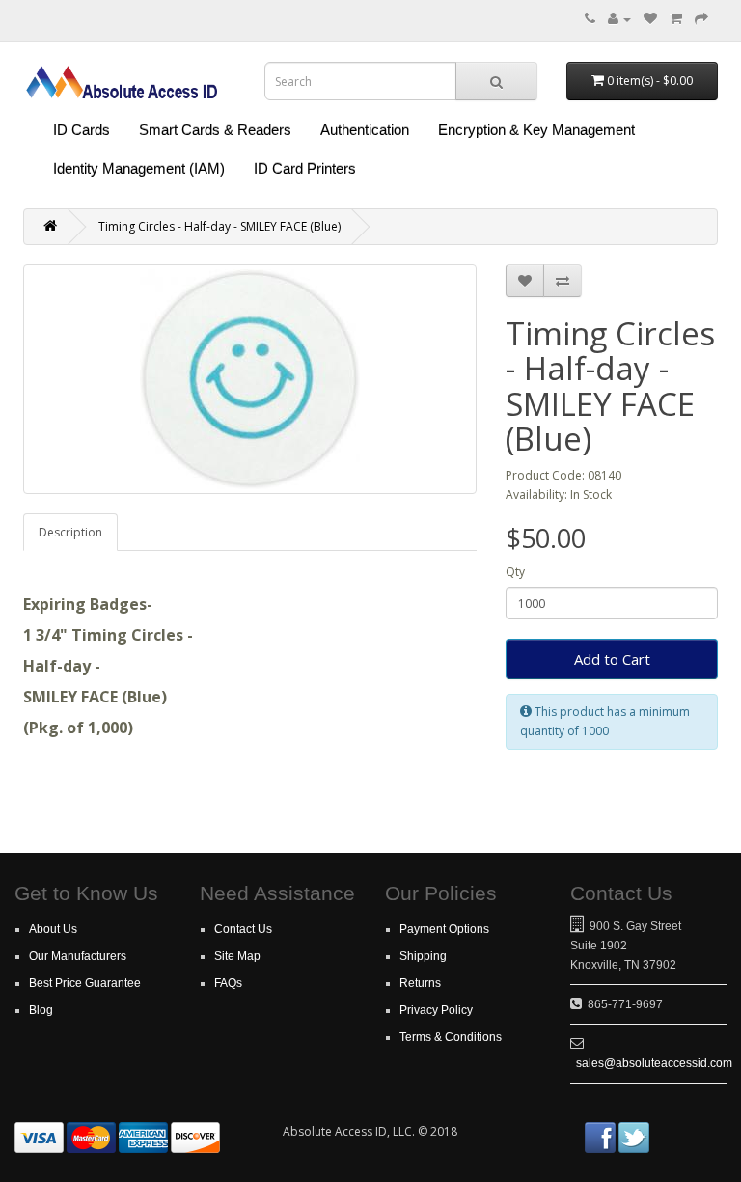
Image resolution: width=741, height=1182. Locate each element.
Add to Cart (612, 659)
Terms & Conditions (450, 1037)
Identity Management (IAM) (139, 168)
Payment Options (444, 929)
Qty (515, 572)
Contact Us (243, 929)
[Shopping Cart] (676, 19)
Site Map (237, 956)
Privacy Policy (436, 1010)
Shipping (423, 956)
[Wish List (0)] (650, 19)
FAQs (228, 983)
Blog (41, 1010)
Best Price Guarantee (85, 983)
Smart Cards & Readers (215, 130)
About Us (53, 929)
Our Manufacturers (77, 956)
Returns (420, 983)
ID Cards (81, 130)
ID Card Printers (305, 168)
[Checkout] (701, 19)
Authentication (364, 130)
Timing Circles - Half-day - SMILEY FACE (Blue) (219, 226)
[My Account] (619, 19)
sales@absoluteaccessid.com (654, 1063)
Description (70, 532)
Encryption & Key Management (536, 130)
